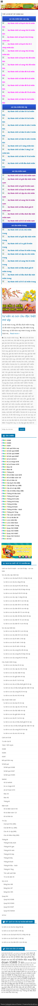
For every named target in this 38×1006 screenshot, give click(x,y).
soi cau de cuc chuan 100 (25, 417)
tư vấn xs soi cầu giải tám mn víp (14, 714)
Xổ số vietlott (8, 782)
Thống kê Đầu (12, 504)
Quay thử (5, 896)
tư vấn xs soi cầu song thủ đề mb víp (16, 650)
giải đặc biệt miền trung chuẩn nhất (13, 375)
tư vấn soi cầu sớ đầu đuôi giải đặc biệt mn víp (19, 726)
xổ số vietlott (12, 459)
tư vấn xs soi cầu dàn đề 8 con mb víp (16, 608)
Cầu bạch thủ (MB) (13, 483)
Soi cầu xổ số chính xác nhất (18, 988)
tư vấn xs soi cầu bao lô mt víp (14, 665)
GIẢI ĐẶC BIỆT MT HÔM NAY (19, 401)
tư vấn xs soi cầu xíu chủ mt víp (14, 695)
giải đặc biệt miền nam (16, 356)
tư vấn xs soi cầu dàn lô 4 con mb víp (16, 624)
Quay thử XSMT (12, 533)
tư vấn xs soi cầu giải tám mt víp (14, 676)
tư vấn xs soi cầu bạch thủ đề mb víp (16, 586)
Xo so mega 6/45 (13, 462)
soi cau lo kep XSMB (12, 973)
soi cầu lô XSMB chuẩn (28, 982)
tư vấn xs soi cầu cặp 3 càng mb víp (15, 597)
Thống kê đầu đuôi (13, 493)
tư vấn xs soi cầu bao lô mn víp (14, 703)
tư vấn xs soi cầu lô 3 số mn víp (14, 718)
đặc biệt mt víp (19, 340)
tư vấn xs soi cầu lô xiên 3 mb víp (14, 642)
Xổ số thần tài (12, 480)
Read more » (15, 333)
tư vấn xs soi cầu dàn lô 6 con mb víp (16, 631)
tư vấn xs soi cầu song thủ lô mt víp (15, 692)
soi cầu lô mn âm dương (14, 982)
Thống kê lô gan (13, 496)
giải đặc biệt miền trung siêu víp (22, 385)
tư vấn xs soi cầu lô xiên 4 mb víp (14, 646)
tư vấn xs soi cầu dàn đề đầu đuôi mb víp (17, 616)
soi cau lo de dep (16, 970)
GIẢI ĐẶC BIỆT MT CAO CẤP (16, 399)
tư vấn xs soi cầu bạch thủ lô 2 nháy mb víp (18, 578)
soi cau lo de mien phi (14, 971)
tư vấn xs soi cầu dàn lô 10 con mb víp (16, 620)
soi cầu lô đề (18, 983)
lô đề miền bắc (26, 968)
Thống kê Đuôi (12, 507)
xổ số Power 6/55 (13, 464)
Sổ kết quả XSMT (13, 456)
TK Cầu (4, 821)
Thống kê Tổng (12, 512)
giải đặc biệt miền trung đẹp (26, 378)
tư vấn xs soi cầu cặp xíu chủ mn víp (15, 707)
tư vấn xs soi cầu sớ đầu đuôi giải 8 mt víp (17, 684)
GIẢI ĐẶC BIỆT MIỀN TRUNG (25, 359)
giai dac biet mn (16, 348)
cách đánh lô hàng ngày (19, 953)
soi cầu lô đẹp (6, 983)
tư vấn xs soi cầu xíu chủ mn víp (14, 733)
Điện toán (5, 806)
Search (22, 429)
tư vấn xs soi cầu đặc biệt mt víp (19, 318)
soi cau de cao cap (27, 415)
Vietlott (4, 779)
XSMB (9, 440)
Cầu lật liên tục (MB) (14, 485)
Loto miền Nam (12, 523)
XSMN (9, 443)
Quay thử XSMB (12, 528)
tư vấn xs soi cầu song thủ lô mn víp (15, 729)
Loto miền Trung (13, 525)
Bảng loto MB (8, 884)
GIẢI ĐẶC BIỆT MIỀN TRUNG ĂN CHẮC (15, 362)
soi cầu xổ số (9, 987)
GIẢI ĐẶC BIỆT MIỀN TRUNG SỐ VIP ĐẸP (15, 388)
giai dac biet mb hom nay (10, 343)
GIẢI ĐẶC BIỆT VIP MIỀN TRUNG (19, 407)
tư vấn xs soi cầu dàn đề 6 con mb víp (16, 605)
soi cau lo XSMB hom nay (18, 977)
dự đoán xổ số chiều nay (24, 965)
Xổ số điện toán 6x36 (14, 475)
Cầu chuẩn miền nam (9, 700)
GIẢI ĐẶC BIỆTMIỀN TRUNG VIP (16, 412)
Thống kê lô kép (13, 501)
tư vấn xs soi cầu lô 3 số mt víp (14, 680)
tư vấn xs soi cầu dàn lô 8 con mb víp (16, 635)
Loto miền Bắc (12, 520)
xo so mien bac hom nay (9, 992)
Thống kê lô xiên (13, 499)
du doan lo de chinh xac (23, 955)
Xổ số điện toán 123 (14, 478)
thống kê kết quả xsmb (12, 989)
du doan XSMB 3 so (18, 960)
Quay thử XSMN (12, 531)
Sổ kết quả (5, 764)
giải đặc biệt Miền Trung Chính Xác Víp (20, 372)
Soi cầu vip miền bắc (8, 628)
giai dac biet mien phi (12, 346)
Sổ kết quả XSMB (13, 451)
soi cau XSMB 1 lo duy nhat (14, 980)
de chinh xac (9, 340)
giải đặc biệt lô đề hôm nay (18, 354)
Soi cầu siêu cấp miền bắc (10, 575)
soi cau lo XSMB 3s (26, 973)
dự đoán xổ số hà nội (19, 966)
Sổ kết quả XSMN (13, 454)
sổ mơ (4, 915)
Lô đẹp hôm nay (17, 968)
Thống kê (10, 472)
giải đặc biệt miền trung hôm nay (13, 380)
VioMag (7, 1004)
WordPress (34, 1004)
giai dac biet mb (30, 340)
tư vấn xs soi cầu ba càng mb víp (14, 582)
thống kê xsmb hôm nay (14, 991)
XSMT (9, 446)
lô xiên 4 (10, 968)
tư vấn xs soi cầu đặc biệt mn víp (14, 710)
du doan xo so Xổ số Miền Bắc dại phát (18, 955)
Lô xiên (6, 968)
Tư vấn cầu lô (6, 741)
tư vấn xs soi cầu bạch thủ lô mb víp (15, 593)
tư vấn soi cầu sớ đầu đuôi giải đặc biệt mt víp (19, 688)
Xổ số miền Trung (25, 420)
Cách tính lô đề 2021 (7, 953)
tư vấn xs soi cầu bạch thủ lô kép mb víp (17, 589)
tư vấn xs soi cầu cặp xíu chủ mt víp (15, 669)
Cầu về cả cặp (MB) (13, 488)
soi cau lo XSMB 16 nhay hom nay (18, 974)
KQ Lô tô (5, 881)
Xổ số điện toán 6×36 (11, 809)
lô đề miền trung (14, 415)
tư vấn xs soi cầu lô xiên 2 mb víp (14, 639)
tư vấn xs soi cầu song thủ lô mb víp (15, 658)
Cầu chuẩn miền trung (11, 338)
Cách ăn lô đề (6, 737)
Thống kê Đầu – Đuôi (14, 509)
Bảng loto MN (8, 892)
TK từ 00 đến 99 (12, 517)
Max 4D (9, 469)
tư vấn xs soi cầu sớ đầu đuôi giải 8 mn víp (18, 722)
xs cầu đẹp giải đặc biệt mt (25, 423)
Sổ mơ (9, 539)
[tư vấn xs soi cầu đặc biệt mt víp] (19, 301)
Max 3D (9, 467)
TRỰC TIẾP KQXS (7, 745)
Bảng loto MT (8, 888)
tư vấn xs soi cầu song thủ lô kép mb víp (17, 654)
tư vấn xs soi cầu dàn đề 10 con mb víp (16, 612)
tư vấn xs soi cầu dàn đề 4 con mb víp (16, 601)
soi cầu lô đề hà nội (11, 985)
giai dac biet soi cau (15, 351)
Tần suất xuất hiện (13, 515)
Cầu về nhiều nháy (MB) (15, 491)
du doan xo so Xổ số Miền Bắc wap (17, 958)
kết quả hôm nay (13, 448)
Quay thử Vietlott (13, 536)
